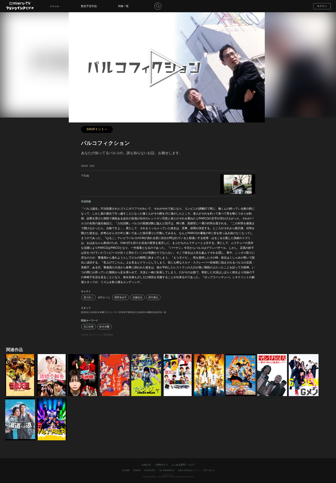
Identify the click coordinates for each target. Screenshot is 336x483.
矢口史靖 (88, 326)
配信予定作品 (89, 6)
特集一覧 (123, 6)
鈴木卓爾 (104, 326)
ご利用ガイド (161, 464)
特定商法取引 (150, 470)
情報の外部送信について (188, 470)
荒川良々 (88, 297)
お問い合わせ (208, 470)
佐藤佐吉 (137, 297)
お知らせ (146, 464)
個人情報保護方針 (167, 470)
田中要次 (153, 297)
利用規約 (137, 470)
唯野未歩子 (120, 297)
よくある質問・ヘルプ (183, 464)
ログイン (322, 6)
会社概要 (126, 470)
